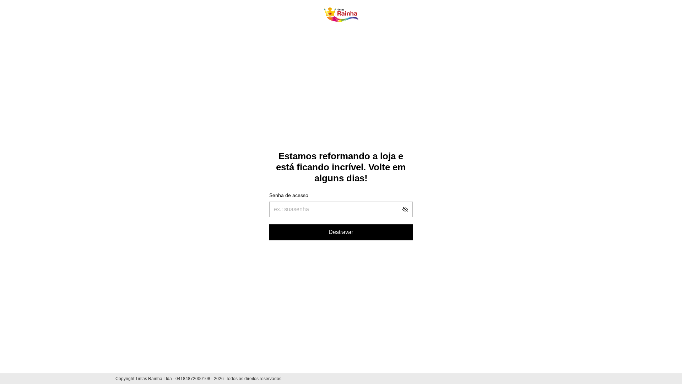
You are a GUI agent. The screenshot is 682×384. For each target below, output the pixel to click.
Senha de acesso (288, 195)
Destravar (341, 232)
